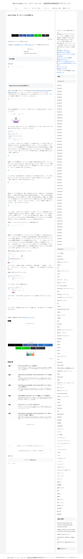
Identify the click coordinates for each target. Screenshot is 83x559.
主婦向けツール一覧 (62, 68)
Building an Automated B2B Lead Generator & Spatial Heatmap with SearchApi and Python (64, 525)
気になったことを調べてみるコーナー (66, 61)
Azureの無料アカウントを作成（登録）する (24, 44)
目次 (29, 49)
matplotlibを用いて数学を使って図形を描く (66, 538)
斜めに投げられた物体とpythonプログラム (66, 543)
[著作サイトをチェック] (28, 355)
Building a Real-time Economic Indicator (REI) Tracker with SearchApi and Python (66, 530)
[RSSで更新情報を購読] (33, 355)
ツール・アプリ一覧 (62, 66)
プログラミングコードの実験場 (64, 57)
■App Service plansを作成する (31, 53)
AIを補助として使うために (63, 50)
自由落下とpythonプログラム (63, 534)
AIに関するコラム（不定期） (64, 52)
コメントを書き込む (30, 460)
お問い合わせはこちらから (29, 317)
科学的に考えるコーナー (63, 59)
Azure (10, 320)
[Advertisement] (30, 25)
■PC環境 (26, 51)
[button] (45, 35)
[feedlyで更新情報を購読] (30, 355)
